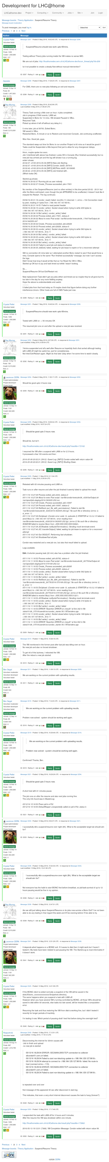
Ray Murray (10, 104)
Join (92, 12)
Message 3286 (75, 39)
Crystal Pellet (8, 39)
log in (29, 27)
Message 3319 (25, 732)
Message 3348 (25, 1032)
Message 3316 (25, 701)
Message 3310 (25, 639)
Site (79, 12)
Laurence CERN (12, 377)
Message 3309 (25, 476)
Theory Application (25, 20)
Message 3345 (25, 986)
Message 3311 (25, 669)
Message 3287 (25, 39)
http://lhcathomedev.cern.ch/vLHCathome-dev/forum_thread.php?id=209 (69, 61)
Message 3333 (25, 821)
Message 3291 (25, 304)
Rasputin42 (8, 1032)
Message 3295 (25, 422)
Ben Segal (7, 669)
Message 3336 (25, 866)
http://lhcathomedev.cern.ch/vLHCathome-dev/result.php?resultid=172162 (54, 446)
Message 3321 (25, 774)
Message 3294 (25, 377)
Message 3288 (25, 81)
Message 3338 (25, 904)
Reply (50, 74)
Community (57, 12)
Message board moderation (12, 23)
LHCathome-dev (13, 12)
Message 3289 (25, 104)
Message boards (9, 20)
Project (29, 12)
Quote (57, 74)
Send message (9, 46)
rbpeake (6, 81)
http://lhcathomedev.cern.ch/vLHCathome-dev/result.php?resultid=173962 (54, 1123)
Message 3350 (25, 1109)
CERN (57, 1159)
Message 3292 (25, 340)
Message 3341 (25, 941)
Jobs (70, 12)
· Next (22, 30)
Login (100, 12)
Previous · (6, 30)
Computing (42, 12)
